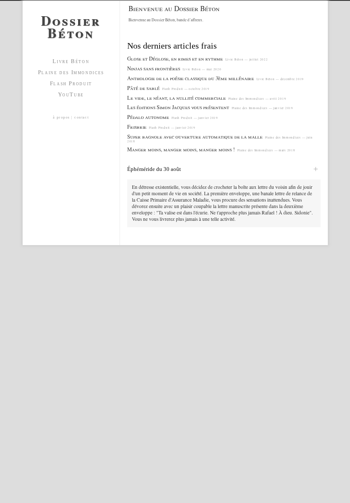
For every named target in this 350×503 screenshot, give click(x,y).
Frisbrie (136, 126)
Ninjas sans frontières (153, 68)
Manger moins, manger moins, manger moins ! (181, 149)
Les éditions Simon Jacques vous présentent (178, 107)
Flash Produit (71, 83)
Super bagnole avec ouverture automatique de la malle (194, 136)
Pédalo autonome (148, 117)
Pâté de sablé (143, 88)
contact (81, 117)
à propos (61, 117)
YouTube (71, 94)
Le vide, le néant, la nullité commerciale (176, 97)
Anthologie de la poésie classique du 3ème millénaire (190, 78)
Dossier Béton (71, 24)
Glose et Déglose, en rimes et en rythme (175, 58)
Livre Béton (70, 61)
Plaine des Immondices (71, 72)
